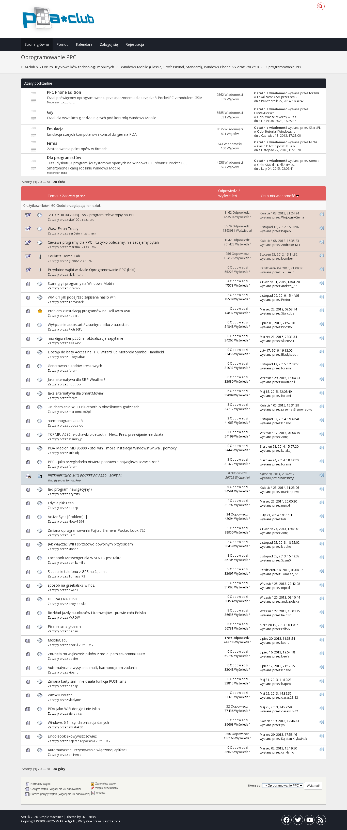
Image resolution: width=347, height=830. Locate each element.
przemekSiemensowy (296, 409)
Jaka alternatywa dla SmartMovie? (75, 393)
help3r (286, 615)
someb (314, 161)
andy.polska (77, 604)
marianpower (291, 492)
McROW (74, 617)
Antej (285, 437)
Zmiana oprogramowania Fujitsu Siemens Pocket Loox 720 (97, 530)
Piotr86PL (75, 329)
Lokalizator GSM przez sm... (277, 97)
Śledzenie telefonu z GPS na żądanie (77, 571)
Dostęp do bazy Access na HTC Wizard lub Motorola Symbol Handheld (106, 352)
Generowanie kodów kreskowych (75, 365)
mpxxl (285, 505)
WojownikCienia (292, 217)
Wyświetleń (227, 195)
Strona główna (37, 44)
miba (64, 172)
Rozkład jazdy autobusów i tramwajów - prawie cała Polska (97, 612)
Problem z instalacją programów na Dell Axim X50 (89, 310)
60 (90, 645)
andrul (73, 645)
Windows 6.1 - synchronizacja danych (78, 722)
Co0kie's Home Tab (64, 256)
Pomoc (62, 44)
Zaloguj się (109, 44)
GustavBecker (264, 113)
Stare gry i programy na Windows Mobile (81, 283)
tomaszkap (73, 480)
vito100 (74, 219)
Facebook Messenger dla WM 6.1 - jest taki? (84, 557)
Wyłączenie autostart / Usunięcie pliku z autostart (88, 324)
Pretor (285, 299)
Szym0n (286, 560)
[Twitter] (298, 821)
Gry (50, 112)
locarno (74, 288)
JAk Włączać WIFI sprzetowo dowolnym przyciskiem (90, 544)
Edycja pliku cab (61, 502)
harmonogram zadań (65, 420)
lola (284, 519)
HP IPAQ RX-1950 (62, 599)
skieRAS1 (75, 343)
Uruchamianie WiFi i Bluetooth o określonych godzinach (93, 406)
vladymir (75, 700)
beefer (73, 658)
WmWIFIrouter (60, 695)
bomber (287, 258)
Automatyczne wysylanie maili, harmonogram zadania (92, 667)
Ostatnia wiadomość (278, 195)
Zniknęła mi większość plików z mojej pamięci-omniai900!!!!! (97, 653)
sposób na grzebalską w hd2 (71, 585)
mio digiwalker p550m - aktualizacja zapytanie (85, 338)
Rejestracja (134, 44)
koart (285, 642)
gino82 (74, 261)
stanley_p (75, 439)
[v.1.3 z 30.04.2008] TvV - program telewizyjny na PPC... (93, 214)
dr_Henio (75, 755)
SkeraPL (315, 128)
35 (93, 247)
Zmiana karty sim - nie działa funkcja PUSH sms (87, 681)
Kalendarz (84, 44)
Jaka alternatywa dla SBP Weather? (76, 379)
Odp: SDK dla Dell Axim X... (276, 165)
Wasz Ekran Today (63, 228)
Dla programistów (64, 157)
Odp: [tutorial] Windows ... (276, 131)
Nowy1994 (76, 521)
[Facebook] (286, 821)
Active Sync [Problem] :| (67, 516)
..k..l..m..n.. (68, 102)
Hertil (72, 535)
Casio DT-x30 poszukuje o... (277, 146)
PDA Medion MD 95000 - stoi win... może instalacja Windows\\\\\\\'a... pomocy (112, 448)
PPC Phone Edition (64, 92)
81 (48, 182)
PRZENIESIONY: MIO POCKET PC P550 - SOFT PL (85, 475)
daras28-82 (289, 697)
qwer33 (74, 590)
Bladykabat (77, 357)
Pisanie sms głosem (64, 626)
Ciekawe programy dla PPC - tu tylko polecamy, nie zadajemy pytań (103, 242)
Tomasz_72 (77, 576)
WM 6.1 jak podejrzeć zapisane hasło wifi (82, 297)
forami (314, 93)
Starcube (287, 313)
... (45, 182)
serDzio (74, 233)
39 (91, 220)
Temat (53, 195)
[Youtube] (309, 821)
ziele (72, 713)
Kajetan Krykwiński (82, 741)
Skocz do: (254, 785)
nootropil (75, 384)
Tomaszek (76, 302)
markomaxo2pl (80, 412)
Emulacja (55, 129)
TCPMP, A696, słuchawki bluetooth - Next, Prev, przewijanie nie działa (105, 434)
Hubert (73, 316)
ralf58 (285, 629)
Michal (313, 142)
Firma (52, 143)
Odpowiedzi (228, 190)
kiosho (286, 423)
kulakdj (74, 453)
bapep (286, 231)
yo (283, 725)
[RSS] (321, 821)
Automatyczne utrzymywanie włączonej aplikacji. (88, 749)
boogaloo (76, 425)
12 (107, 741)
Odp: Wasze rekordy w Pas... (277, 117)
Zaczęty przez (73, 195)
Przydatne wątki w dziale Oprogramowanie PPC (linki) (91, 269)
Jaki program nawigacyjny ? (70, 489)
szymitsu (75, 494)
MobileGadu (58, 640)
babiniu (74, 631)
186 (92, 233)
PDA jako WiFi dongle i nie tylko (74, 708)
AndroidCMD (290, 245)
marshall (75, 247)
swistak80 (76, 727)
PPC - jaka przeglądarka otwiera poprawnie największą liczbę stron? (103, 461)
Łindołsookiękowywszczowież (72, 736)
